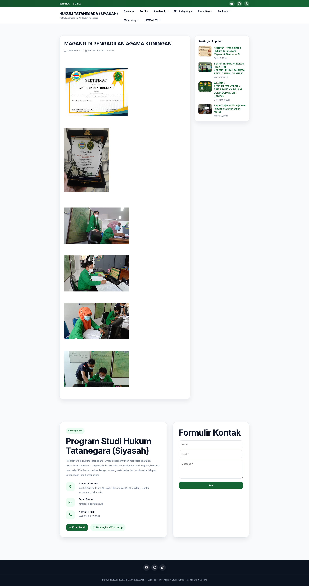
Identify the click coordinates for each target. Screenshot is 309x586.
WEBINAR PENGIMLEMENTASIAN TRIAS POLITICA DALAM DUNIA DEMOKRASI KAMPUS (228, 89)
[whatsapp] (246, 3)
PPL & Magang (181, 11)
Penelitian (204, 11)
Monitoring (130, 20)
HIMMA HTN (152, 20)
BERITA (77, 3)
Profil (143, 11)
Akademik (159, 11)
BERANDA (65, 3)
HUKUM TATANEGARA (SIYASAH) (89, 14)
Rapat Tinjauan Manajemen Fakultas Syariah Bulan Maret (230, 108)
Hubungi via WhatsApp (109, 527)
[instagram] (239, 3)
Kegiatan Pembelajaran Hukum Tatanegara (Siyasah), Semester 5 (227, 51)
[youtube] (232, 3)
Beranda (129, 11)
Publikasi (223, 11)
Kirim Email (78, 527)
